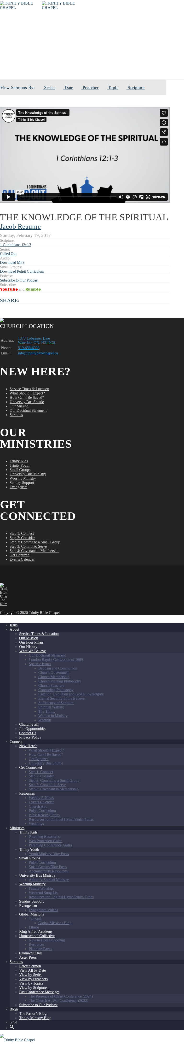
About (14, 629)
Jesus (13, 625)
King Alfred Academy (36, 931)
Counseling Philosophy (56, 690)
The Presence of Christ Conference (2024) (61, 996)
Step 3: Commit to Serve (28, 546)
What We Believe (32, 651)
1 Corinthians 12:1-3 (15, 245)
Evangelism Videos (43, 910)
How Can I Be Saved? (27, 397)
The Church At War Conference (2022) (58, 1000)
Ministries (17, 828)
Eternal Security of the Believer (62, 698)
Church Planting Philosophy (59, 681)
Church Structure (51, 685)
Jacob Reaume (20, 226)
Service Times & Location (29, 389)
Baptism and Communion (57, 668)
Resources (27, 793)
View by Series (30, 975)
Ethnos (34, 927)
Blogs (14, 1009)
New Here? (28, 746)
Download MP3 (12, 262)
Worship (44, 720)
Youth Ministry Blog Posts (49, 854)
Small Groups (20, 470)
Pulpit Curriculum (42, 811)
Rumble (33, 289)
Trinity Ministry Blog (35, 1018)
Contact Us (27, 733)
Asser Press (28, 957)
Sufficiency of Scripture (56, 703)
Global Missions (31, 914)
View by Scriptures (33, 988)
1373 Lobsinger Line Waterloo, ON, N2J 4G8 (36, 340)
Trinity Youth (19, 465)
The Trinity (46, 711)
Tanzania (35, 918)
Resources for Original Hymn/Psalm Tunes (61, 819)
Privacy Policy (30, 737)
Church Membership (53, 677)
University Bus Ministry (28, 474)
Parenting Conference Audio (50, 845)
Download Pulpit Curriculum (22, 271)
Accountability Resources (48, 871)
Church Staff (29, 724)
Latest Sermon (30, 966)
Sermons (16, 415)
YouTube (9, 289)
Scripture (135, 87)
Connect (16, 742)
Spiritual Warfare (51, 707)
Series (49, 87)
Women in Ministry (53, 716)
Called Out (97, 62)
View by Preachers (33, 979)
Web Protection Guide (45, 841)
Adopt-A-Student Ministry (49, 880)
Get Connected (30, 767)
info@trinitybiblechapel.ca (38, 353)
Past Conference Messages (39, 992)
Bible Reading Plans (44, 815)
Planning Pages (40, 949)
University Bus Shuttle (27, 402)
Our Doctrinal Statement (28, 410)
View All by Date (32, 970)
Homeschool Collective (37, 936)
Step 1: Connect (22, 533)
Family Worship (41, 888)
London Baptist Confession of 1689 (56, 660)
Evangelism (18, 487)
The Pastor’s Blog (32, 1013)
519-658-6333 (29, 348)
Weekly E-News (41, 798)
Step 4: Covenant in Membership (34, 551)
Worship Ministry (23, 478)
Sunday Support (22, 483)
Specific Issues (40, 664)
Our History (28, 647)
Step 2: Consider (22, 538)
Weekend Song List (43, 893)
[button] (12, 1028)
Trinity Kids (19, 461)
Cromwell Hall (30, 953)
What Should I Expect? (27, 393)
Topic (112, 87)
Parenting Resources (44, 836)
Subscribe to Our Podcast (19, 280)
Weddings (36, 824)
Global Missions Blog (54, 923)
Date (68, 87)
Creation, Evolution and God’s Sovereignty (71, 694)
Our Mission (19, 406)
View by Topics (31, 983)
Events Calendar (22, 559)
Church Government (53, 672)
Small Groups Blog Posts (48, 867)
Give (13, 1022)
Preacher (89, 87)
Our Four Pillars (31, 642)
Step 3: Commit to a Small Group (35, 542)
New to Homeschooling (47, 940)
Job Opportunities (32, 729)
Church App (38, 806)
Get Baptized (19, 555)
